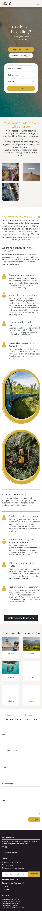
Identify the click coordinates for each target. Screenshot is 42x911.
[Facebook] (3, 847)
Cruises (5, 886)
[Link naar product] (10, 644)
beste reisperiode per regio (21, 617)
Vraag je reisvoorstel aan (21, 49)
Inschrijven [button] (34, 874)
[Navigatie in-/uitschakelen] (38, 3)
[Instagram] (6, 847)
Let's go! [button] (34, 819)
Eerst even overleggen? (21, 55)
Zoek (21, 88)
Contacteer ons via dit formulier (14, 868)
